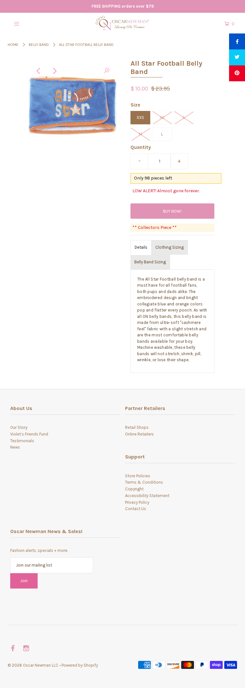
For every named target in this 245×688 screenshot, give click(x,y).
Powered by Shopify (80, 665)
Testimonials (22, 440)
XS (162, 117)
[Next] (54, 71)
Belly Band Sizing (150, 262)
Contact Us (135, 508)
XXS (140, 117)
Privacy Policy (137, 502)
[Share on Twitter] (237, 57)
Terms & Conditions (144, 482)
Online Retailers (139, 434)
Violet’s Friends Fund (29, 434)
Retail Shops (137, 427)
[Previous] (39, 71)
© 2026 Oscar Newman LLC (33, 665)
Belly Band (39, 44)
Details (141, 247)
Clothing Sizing (169, 247)
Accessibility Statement (147, 495)
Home (13, 44)
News (15, 447)
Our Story (18, 427)
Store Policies (137, 475)
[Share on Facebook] (237, 41)
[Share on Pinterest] (237, 73)
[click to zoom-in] (107, 71)
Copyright (134, 489)
